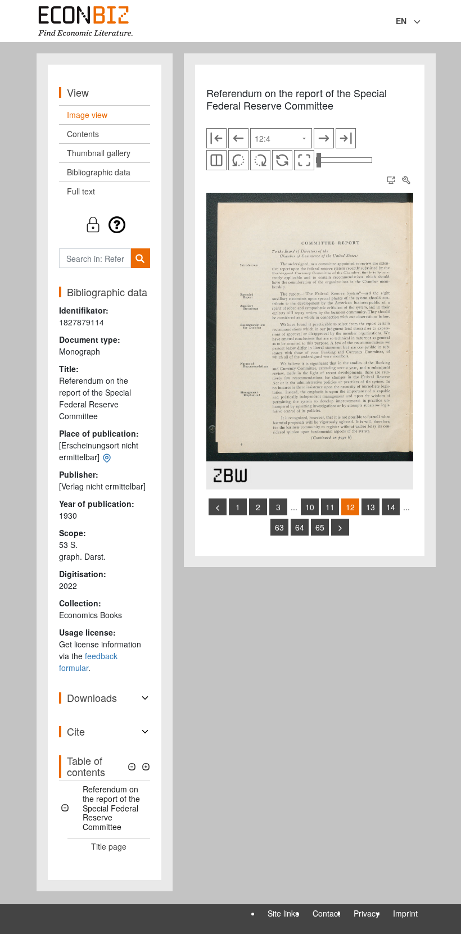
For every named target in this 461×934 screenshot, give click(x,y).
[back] (218, 506)
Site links (283, 913)
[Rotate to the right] (260, 160)
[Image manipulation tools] (406, 180)
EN (401, 20)
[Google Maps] (107, 457)
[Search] (140, 258)
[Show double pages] (216, 160)
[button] (104, 224)
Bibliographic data (98, 172)
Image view (87, 114)
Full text (81, 191)
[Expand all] (146, 767)
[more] (340, 527)
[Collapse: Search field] (423, 22)
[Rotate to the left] (238, 160)
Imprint (405, 913)
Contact (326, 913)
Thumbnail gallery (98, 152)
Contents (83, 133)
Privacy (366, 913)
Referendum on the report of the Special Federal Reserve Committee (111, 807)
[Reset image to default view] (282, 160)
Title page (108, 846)
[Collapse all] (132, 767)
